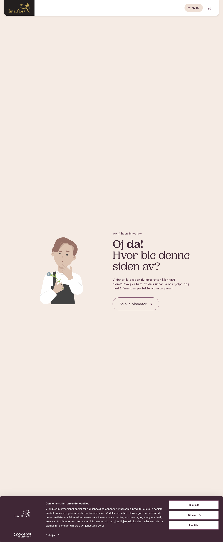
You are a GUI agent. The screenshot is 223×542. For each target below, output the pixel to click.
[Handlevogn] (209, 7)
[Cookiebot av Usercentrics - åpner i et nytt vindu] (22, 535)
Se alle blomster (133, 304)
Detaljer (50, 535)
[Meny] (177, 7)
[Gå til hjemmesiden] (19, 8)
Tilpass (192, 514)
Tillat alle (194, 504)
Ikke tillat (194, 525)
